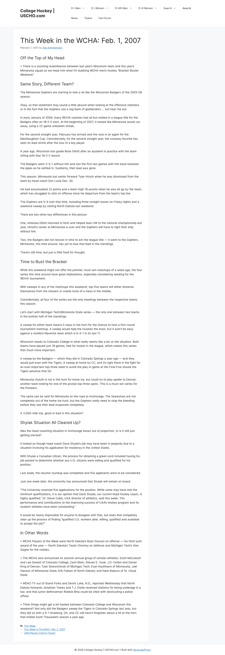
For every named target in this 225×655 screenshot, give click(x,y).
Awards (187, 8)
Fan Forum (105, 18)
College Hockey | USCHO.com (37, 13)
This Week (30, 625)
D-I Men (76, 8)
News (74, 18)
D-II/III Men (121, 8)
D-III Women (146, 8)
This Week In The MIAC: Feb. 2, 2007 (44, 629)
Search (168, 8)
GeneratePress (142, 649)
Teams (88, 18)
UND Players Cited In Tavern (39, 633)
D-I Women (97, 8)
